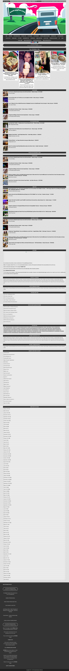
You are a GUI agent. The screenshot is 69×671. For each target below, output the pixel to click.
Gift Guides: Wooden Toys (51, 329)
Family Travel (18, 328)
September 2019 (7, 483)
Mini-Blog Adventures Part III (47, 40)
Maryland (61, 279)
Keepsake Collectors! (7, 397)
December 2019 (49, 327)
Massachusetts (6, 280)
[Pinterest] (33, 42)
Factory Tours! (46, 38)
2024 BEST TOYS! (23, 35)
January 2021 (6, 452)
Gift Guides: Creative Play (56, 328)
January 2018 (6, 516)
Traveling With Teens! (7, 358)
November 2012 (6, 542)
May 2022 (5, 426)
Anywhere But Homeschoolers (22, 327)
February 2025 (6, 408)
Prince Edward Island (42, 288)
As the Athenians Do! (7, 356)
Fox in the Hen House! (7, 401)
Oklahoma (5, 281)
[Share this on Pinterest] (13, 70)
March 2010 (6, 571)
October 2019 (6, 481)
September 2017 (7, 522)
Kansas (49, 279)
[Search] (37, 42)
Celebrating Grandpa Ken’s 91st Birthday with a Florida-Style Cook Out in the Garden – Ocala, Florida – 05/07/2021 (10, 74)
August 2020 (6, 461)
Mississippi (18, 280)
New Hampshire (36, 280)
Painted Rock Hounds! (7, 378)
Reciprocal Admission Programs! (45, 35)
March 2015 (6, 540)
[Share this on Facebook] (7, 70)
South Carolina (22, 281)
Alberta (5, 288)
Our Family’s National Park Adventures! (10, 301)
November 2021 (6, 436)
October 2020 (6, 458)
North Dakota (59, 280)
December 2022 (6, 418)
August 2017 (6, 524)
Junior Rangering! (7, 388)
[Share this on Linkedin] (16, 70)
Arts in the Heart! (6, 395)
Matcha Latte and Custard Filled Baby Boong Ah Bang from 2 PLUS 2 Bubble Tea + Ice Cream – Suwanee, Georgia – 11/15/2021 (31, 194)
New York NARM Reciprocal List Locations (48, 331)
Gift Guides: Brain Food (48, 328)
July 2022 (5, 424)
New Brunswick (18, 288)
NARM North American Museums (9, 316)
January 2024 (6, 412)
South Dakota (27, 281)
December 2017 (6, 518)
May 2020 (5, 467)
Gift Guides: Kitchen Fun (7, 329)
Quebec (47, 288)
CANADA (62, 38)
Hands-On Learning (58, 329)
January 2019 (6, 499)
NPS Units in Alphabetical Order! (9, 294)
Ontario (37, 288)
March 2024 (6, 410)
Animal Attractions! (39, 38)
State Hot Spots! (8, 38)
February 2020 (6, 473)
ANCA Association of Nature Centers (10, 310)
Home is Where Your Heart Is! (9, 399)
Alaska (8, 279)
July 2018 (5, 509)
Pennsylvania (12, 281)
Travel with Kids (33, 332)
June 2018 (5, 510)
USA (59, 38)
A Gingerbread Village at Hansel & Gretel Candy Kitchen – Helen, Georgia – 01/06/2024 (23, 114)
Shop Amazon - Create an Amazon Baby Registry (10, 616)
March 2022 (6, 430)
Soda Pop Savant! (7, 373)
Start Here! (10, 35)
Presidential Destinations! (53, 38)
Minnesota (14, 280)
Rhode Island (17, 281)
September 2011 (7, 554)
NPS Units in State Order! (8, 296)
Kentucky (52, 279)
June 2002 (5, 579)
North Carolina (54, 280)
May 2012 (5, 550)
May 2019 (5, 491)
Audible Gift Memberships (10, 598)
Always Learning (15, 327)
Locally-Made (5, 331)
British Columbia (9, 288)
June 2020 (5, 465)
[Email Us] (36, 42)
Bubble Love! (6, 371)
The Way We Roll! (7, 363)
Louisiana (55, 279)
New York (50, 280)
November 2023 (6, 414)
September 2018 (7, 505)
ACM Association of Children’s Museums (11, 306)
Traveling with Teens (27, 332)
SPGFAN (16, 266)
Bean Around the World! (8, 367)
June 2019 (5, 489)
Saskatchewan (51, 288)
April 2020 (5, 469)
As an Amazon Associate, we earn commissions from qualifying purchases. (18, 263)
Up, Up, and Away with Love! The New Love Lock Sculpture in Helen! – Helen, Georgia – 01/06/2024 (26, 97)
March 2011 (6, 558)
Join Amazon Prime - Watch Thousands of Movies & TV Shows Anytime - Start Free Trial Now (10, 610)
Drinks (53, 327)
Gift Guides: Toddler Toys (43, 329)
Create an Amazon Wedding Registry (10, 620)
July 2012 (5, 546)
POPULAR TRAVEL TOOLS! (17, 35)
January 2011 (6, 559)
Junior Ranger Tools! (26, 38)
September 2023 (7, 416)
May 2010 (5, 567)
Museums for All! (53, 35)
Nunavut (63, 288)
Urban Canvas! (6, 380)
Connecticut (25, 279)
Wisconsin (55, 281)
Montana (25, 280)
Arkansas (14, 279)
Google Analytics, (58, 272)
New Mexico (46, 280)
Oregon (8, 281)
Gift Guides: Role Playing (35, 329)
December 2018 (6, 501)
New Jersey (41, 280)
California (17, 279)
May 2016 (5, 530)
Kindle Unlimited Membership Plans (10, 601)
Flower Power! (6, 391)
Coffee (45, 327)
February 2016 (6, 536)
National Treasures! (7, 386)
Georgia (34, 279)
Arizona (10, 279)
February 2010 (6, 573)
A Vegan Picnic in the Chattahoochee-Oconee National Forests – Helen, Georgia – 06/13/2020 (25, 128)
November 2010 (6, 561)
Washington (46, 281)
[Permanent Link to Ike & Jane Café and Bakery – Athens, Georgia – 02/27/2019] (42, 62)
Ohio (63, 280)
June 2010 (5, 565)
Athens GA (29, 327)
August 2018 (6, 507)
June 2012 (5, 548)
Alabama (5, 279)
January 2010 (6, 575)
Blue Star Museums (7, 321)
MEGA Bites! (6, 362)
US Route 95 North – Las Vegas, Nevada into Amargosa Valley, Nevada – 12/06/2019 (23, 140)
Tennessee (32, 281)
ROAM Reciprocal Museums (8, 318)
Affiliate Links (15, 265)
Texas (35, 281)
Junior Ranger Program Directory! (9, 300)
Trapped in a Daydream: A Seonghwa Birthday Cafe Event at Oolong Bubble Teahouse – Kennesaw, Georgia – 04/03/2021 (30, 205)
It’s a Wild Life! (6, 390)
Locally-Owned (10, 331)
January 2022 (6, 432)
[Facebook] (31, 42)
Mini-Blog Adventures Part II (37, 40)
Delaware (28, 279)
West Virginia (50, 281)
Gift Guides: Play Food (14, 329)
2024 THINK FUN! (30, 35)
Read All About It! (7, 393)
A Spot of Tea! (6, 369)
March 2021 (6, 448)
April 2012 (5, 552)
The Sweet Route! (7, 365)
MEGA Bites (18, 331)
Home (6, 35)
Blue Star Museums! (60, 35)
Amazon (51, 272)
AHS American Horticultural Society (10, 308)
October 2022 (6, 420)
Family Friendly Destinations (8, 328)
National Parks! (14, 38)
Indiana (44, 279)
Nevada (32, 280)
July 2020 (5, 463)
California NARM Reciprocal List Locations (37, 327)
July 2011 (5, 556)
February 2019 (6, 497)
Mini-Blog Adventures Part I (28, 40)
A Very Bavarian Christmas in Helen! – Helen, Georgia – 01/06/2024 (20, 109)
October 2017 (6, 520)
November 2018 (6, 503)
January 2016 (6, 538)
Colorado (20, 279)
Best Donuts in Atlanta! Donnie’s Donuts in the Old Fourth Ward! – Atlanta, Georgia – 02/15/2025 (25, 92)
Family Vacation (23, 328)
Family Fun (14, 328)
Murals (26, 331)
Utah (37, 281)
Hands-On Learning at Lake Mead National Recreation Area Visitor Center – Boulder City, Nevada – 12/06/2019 (28, 146)
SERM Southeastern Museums (9, 319)
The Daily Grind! (20, 40)
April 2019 (5, 493)
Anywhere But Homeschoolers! (9, 354)
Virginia (42, 281)
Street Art (61, 331)
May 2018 (14, 331)
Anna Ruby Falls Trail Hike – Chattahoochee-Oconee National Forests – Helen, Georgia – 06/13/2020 (26, 123)
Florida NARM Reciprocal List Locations (31, 328)
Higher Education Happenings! (9, 360)
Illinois (41, 279)
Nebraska (29, 280)
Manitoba (13, 288)
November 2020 (6, 456)
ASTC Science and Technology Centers (10, 312)
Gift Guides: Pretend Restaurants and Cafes (24, 329)
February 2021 (6, 450)
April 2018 (5, 514)
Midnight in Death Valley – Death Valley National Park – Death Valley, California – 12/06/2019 (24, 134)
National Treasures (35, 331)
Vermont (39, 281)
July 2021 (5, 440)
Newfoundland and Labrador (26, 288)
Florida (31, 279)
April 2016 (5, 532)
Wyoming (58, 281)
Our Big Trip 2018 (57, 331)
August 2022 (6, 422)
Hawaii (37, 279)
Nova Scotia (33, 288)
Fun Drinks (39, 328)
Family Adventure (57, 327)
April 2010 (5, 569)
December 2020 (6, 454)
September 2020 (7, 460)
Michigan (10, 280)
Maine (58, 279)
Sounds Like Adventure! (8, 375)
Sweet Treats (6, 332)
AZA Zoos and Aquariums (8, 314)
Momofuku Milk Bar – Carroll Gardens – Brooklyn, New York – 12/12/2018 (58, 64)
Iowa (46, 279)
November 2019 (6, 479)
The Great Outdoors (15, 332)
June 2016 (5, 528)
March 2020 (6, 471)
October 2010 (6, 563)
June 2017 (5, 526)
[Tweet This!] (4, 70)
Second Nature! (33, 38)
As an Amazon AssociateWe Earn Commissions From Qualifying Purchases (34, 45)
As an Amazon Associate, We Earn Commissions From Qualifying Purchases (10, 589)
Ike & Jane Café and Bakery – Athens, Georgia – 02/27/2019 (42, 74)
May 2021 (5, 444)
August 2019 (6, 485)
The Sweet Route (21, 332)
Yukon (5, 289)
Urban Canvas (39, 332)
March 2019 (6, 495)
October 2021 (6, 438)
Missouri (22, 280)
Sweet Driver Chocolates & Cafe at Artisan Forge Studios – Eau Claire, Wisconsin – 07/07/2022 (25, 180)
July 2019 (5, 487)
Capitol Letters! (6, 384)
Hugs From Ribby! (7, 403)
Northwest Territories (58, 288)
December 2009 (6, 577)
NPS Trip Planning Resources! (9, 298)
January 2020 (6, 475)
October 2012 (6, 544)
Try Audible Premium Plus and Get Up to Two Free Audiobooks (10, 593)
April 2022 (5, 428)
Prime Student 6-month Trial (10, 605)
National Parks (30, 331)
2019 (4, 327)
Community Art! (6, 382)
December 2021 (6, 434)
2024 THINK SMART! (36, 35)
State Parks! (19, 38)
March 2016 (6, 534)
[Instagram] (34, 42)
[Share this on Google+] (10, 70)
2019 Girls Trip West (9, 327)
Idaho (39, 279)
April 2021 (5, 446)
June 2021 (5, 442)
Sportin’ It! (5, 377)
